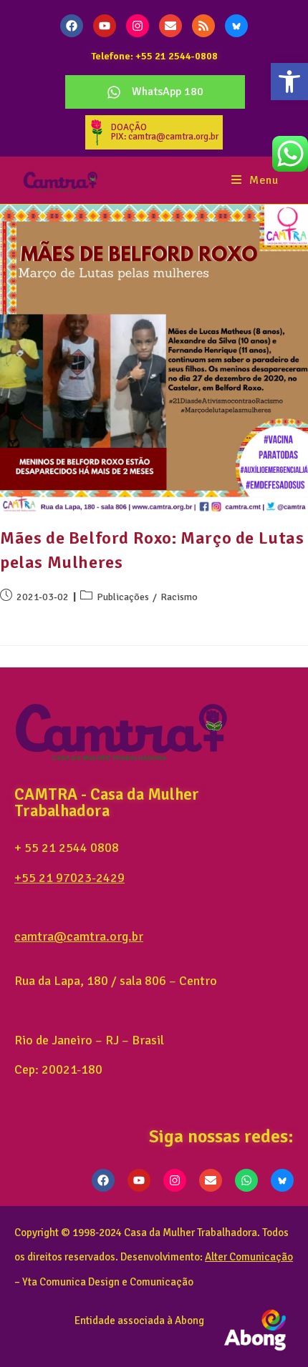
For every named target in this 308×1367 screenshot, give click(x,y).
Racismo (179, 597)
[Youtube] (104, 25)
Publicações (123, 597)
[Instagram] (137, 25)
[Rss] (203, 25)
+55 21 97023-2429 (69, 878)
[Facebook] (71, 25)
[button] (289, 81)
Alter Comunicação (249, 1256)
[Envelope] (170, 25)
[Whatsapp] (246, 1180)
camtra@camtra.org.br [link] (78, 936)
